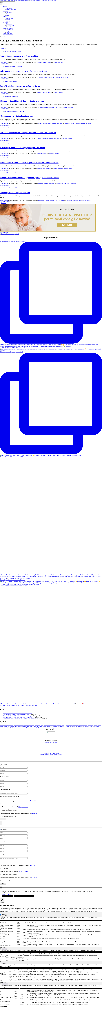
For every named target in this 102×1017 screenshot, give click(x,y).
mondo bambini (61, 726)
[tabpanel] (51, 932)
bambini (46, 725)
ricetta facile (8, 728)
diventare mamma (82, 725)
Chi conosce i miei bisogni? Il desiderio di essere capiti (22, 101)
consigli (63, 725)
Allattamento (41, 107)
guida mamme (19, 726)
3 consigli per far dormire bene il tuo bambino (19, 56)
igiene (30, 726)
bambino (59, 725)
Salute (49, 62)
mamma (39, 726)
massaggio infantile (54, 153)
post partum (96, 726)
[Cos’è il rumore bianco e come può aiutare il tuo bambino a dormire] (9, 127)
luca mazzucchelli (65, 183)
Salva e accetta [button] (3, 1006)
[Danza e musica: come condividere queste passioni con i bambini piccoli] (9, 157)
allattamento (10, 725)
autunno (37, 725)
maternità (55, 726)
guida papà (26, 726)
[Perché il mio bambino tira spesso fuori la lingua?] (10, 81)
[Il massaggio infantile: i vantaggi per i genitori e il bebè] (9, 142)
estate (1, 726)
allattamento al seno (69, 123)
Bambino (39, 62)
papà (83, 726)
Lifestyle (52, 200)
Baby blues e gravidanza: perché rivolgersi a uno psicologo (24, 71)
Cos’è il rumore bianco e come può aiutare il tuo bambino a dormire (28, 133)
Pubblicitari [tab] (3, 982)
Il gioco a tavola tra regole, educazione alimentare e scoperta (18, 717)
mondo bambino (70, 726)
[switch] (0, 948)
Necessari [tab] (2, 912)
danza (55, 168)
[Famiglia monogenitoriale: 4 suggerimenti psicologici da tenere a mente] (10, 172)
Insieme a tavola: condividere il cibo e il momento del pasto (18, 716)
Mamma (46, 77)
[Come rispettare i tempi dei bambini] (10, 187)
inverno (34, 726)
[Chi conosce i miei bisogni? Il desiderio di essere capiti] (10, 96)
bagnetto (41, 725)
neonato (80, 726)
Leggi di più (3, 48)
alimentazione (3, 725)
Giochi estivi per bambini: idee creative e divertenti (16, 714)
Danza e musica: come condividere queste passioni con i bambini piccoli (29, 163)
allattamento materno (80, 123)
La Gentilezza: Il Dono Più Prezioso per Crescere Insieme (17, 713)
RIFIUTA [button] (18, 896)
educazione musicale (63, 168)
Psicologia (44, 62)
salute (80, 200)
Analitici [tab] (2, 962)
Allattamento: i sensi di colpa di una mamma (18, 116)
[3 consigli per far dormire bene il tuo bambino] (12, 51)
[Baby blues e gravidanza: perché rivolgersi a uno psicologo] (13, 66)
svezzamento (47, 728)
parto (86, 726)
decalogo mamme (73, 725)
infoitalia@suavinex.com (51, 742)
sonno (55, 62)
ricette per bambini (20, 728)
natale (75, 726)
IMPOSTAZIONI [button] (7, 896)
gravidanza (59, 77)
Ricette (13, 728)
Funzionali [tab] (2, 947)
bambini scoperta (52, 725)
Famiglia (47, 107)
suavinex (42, 728)
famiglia (65, 107)
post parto (89, 726)
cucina (67, 725)
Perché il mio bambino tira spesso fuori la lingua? (20, 86)
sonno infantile (61, 62)
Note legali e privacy (51, 757)
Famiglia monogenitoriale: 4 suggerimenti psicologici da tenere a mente (29, 178)
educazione (69, 200)
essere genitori (97, 725)
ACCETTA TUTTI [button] (28, 896)
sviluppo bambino (58, 92)
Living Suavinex (4, 62)
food (8, 726)
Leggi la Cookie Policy (8, 894)
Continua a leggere (4, 63)
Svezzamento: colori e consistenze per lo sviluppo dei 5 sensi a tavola (20, 718)
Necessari (4, 914)
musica (70, 168)
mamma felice (44, 726)
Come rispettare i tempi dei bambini (15, 193)
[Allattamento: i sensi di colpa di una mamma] (14, 111)
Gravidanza (40, 77)
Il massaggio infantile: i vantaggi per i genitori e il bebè (22, 148)
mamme (50, 726)
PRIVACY (33, 801)
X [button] (99, 890)
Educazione (45, 138)
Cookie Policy (51, 759)
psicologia (65, 77)
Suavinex (34, 813)
